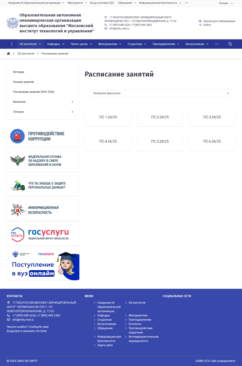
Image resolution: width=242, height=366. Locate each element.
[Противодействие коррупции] (43, 136)
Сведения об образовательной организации (108, 307)
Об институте (137, 302)
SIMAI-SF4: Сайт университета (215, 361)
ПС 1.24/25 (108, 117)
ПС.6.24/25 (212, 141)
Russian (223, 3)
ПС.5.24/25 (160, 141)
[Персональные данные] (43, 185)
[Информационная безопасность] (43, 210)
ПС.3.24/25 (212, 117)
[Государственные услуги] (43, 235)
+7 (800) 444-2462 (141, 24)
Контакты (135, 324)
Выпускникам (106, 324)
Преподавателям (140, 319)
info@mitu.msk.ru (119, 28)
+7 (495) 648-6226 (119, 24)
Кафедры (103, 315)
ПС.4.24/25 (108, 141)
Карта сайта (105, 345)
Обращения (104, 328)
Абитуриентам (138, 315)
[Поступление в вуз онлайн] (43, 264)
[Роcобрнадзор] (43, 161)
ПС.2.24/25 (160, 117)
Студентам (104, 319)
